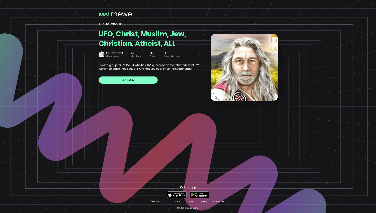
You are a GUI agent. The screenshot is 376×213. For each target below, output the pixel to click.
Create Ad (218, 201)
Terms (190, 201)
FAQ (167, 201)
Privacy (203, 201)
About (178, 201)
